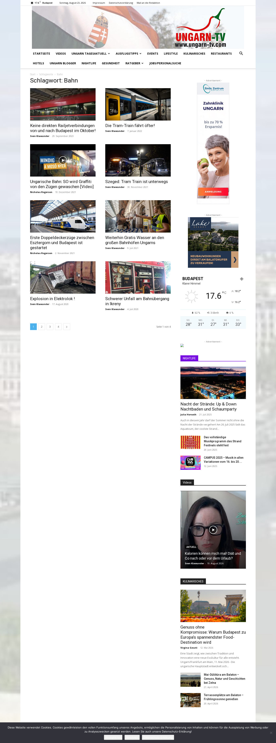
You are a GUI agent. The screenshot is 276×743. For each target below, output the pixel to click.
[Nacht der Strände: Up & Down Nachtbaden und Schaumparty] (213, 383)
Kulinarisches (194, 53)
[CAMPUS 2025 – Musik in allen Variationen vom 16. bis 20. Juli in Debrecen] (190, 463)
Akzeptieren (113, 737)
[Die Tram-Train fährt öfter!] (138, 104)
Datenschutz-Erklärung (158, 737)
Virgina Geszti (188, 647)
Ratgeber (132, 63)
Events (152, 53)
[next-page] (66, 326)
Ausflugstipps (127, 53)
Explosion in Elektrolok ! (52, 298)
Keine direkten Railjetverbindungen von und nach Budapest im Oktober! (63, 128)
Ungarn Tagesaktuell (89, 53)
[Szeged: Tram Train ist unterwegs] (138, 160)
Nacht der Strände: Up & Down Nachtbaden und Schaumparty (208, 407)
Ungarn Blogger (63, 63)
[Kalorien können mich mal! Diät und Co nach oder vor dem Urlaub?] (213, 530)
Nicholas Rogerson (41, 192)
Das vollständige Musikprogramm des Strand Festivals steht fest (222, 441)
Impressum (99, 2)
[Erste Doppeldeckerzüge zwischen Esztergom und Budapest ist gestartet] (63, 216)
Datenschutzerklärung (121, 2)
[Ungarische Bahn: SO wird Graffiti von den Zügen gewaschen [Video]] (63, 160)
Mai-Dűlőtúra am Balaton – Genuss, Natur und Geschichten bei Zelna (224, 678)
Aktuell (191, 547)
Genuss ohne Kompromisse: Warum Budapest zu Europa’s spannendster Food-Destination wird (213, 635)
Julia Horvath (188, 414)
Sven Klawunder (39, 136)
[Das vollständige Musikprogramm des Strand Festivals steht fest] (190, 442)
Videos (61, 53)
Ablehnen (132, 737)
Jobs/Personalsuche (165, 63)
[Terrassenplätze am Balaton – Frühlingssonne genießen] (190, 700)
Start (32, 74)
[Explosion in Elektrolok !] (63, 277)
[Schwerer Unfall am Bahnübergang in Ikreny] (138, 277)
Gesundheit (111, 63)
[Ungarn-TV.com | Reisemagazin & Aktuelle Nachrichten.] (138, 27)
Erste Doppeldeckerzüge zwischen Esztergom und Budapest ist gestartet (62, 242)
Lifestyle (171, 53)
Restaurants (221, 53)
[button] (241, 54)
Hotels (38, 63)
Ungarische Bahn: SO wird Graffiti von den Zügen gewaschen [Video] (62, 184)
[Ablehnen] (271, 733)
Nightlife (89, 63)
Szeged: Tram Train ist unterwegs (136, 181)
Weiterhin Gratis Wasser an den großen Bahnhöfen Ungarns (134, 240)
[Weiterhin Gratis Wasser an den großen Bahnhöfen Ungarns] (138, 216)
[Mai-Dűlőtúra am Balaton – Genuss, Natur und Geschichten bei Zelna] (190, 680)
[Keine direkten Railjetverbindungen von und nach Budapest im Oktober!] (63, 104)
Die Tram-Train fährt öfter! (130, 125)
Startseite (41, 53)
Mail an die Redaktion (148, 2)
